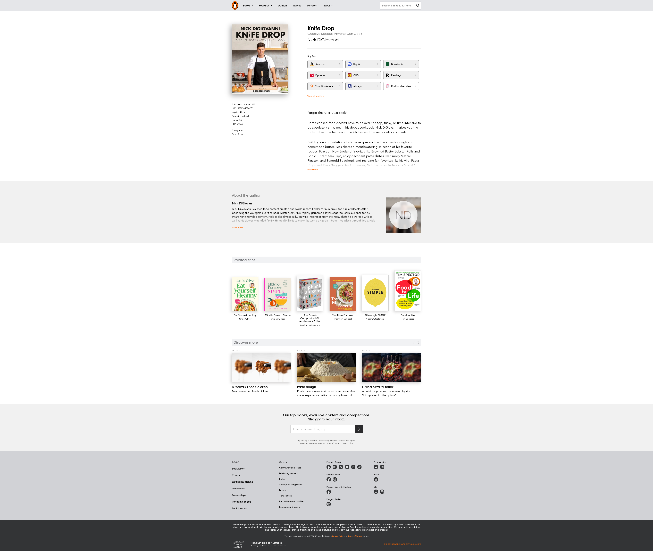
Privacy (282, 490)
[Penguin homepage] (235, 5)
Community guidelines (290, 467)
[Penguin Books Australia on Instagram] (335, 467)
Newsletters (238, 488)
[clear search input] (417, 6)
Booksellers (238, 468)
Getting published (242, 481)
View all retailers (315, 96)
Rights (282, 478)
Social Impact (240, 508)
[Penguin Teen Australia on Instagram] (335, 479)
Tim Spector (408, 318)
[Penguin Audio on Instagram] (328, 504)
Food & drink (238, 134)
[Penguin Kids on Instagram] (382, 467)
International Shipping (289, 506)
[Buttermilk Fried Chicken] (261, 367)
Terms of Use (331, 443)
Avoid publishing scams (290, 484)
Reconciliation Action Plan (291, 501)
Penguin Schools (241, 501)
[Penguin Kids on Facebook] (376, 467)
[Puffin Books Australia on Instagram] (376, 479)
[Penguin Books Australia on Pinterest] (341, 467)
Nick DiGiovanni (323, 39)
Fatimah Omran (278, 318)
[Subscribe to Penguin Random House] (359, 429)
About (235, 462)
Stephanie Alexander (310, 324)
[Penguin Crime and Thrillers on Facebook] (328, 492)
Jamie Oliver (245, 318)
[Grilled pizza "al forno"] (391, 367)
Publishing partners (288, 473)
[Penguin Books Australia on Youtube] (347, 467)
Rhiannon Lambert (343, 318)
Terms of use (285, 495)
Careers (283, 462)
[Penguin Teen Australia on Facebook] (328, 479)
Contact (236, 475)
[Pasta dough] (326, 367)
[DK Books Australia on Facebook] (376, 492)
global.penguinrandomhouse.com (402, 544)
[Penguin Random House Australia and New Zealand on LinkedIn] (353, 467)
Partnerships (239, 495)
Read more (313, 169)
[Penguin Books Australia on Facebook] (328, 467)
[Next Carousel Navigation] (418, 342)
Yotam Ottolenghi (375, 318)
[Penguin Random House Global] (241, 544)
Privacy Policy (347, 443)
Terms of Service (355, 536)
